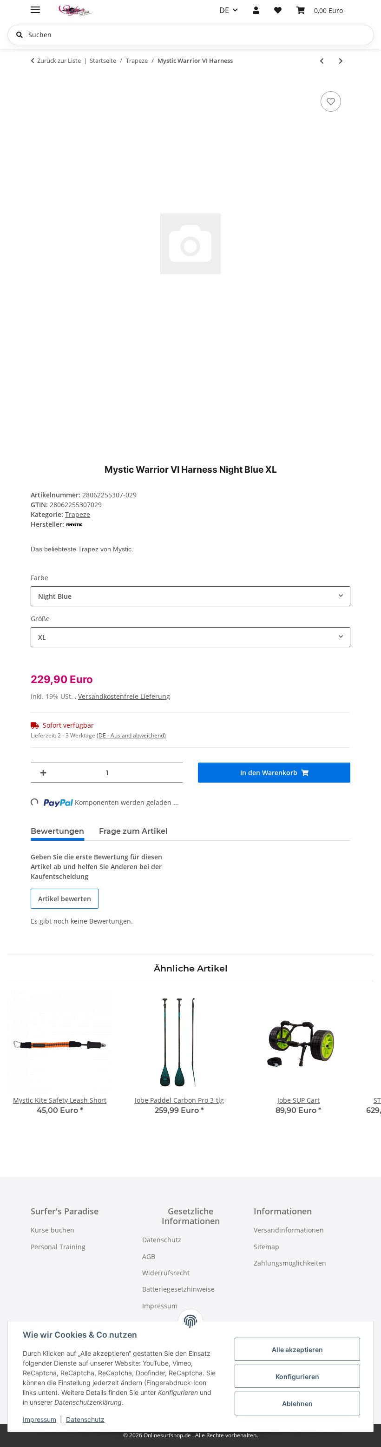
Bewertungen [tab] (57, 831)
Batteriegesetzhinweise (178, 1289)
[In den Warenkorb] (38, 79)
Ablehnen (297, 1403)
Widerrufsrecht (166, 1272)
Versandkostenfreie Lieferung (124, 696)
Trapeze (77, 514)
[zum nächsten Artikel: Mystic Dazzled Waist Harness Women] (340, 61)
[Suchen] (19, 34)
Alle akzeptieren (297, 1349)
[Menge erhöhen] (43, 772)
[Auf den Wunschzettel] (331, 101)
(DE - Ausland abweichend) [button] (131, 735)
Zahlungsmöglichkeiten (290, 1263)
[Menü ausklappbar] (35, 6)
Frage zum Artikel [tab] (133, 831)
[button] (256, 10)
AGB (148, 1256)
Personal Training (58, 1246)
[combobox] (190, 596)
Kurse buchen (52, 1230)
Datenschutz (85, 1419)
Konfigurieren (297, 1376)
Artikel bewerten (64, 898)
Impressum (39, 1419)
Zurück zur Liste (59, 60)
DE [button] (224, 10)
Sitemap (266, 1246)
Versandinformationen (289, 1230)
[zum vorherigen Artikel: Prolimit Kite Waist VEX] (321, 61)
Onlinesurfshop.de (168, 1435)
